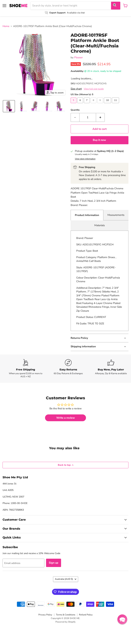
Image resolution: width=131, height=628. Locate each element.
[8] (94, 104)
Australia (64, 579)
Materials (99, 225)
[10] (108, 104)
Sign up (53, 563)
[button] (9, 106)
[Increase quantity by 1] (100, 117)
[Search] (115, 6)
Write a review (65, 418)
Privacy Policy (45, 614)
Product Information (87, 215)
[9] (100, 104)
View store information (85, 159)
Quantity (75, 110)
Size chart (76, 88)
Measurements (115, 215)
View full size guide (94, 89)
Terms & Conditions (65, 614)
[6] (80, 104)
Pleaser (78, 57)
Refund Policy (86, 614)
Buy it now (99, 140)
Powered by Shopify (65, 621)
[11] (116, 104)
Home (6, 26)
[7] (87, 104)
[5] (74, 104)
